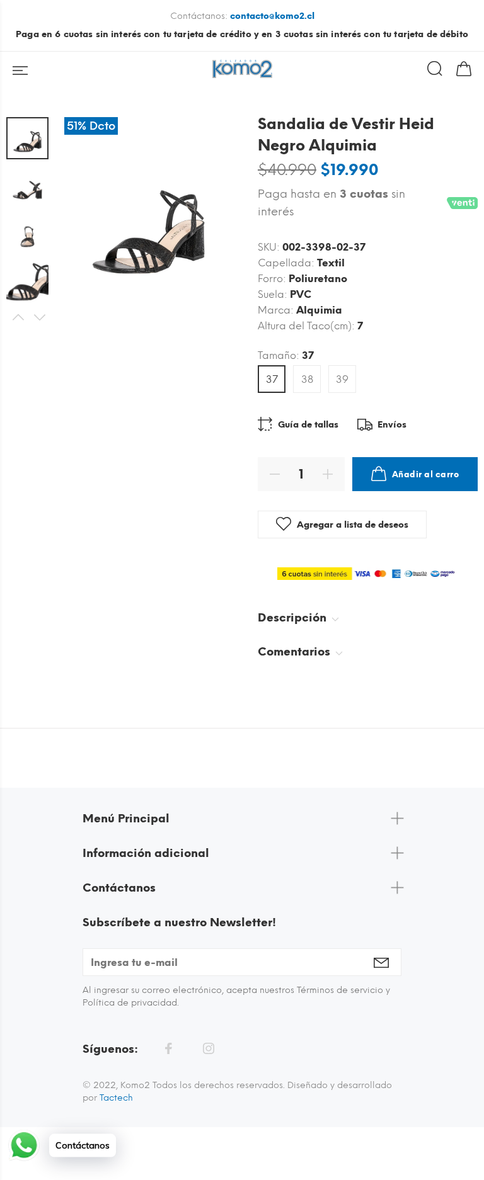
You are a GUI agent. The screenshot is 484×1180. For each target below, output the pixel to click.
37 (272, 379)
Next (39, 317)
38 (307, 379)
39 (342, 379)
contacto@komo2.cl (272, 16)
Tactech (116, 1097)
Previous (17, 317)
